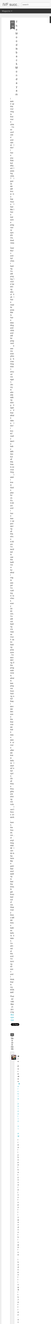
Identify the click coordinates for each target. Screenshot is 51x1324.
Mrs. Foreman (18, 1068)
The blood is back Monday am (16, 58)
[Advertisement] (28, 61)
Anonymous (12, 1017)
